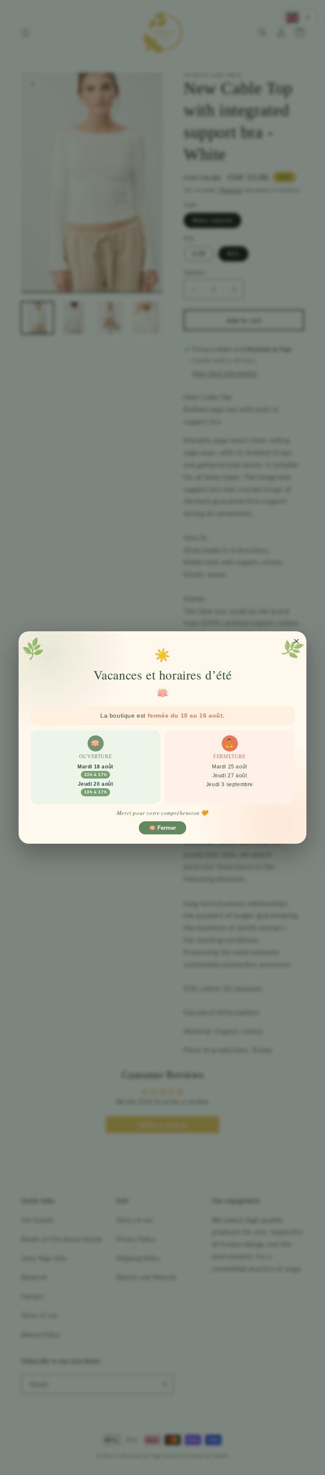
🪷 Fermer (162, 828)
